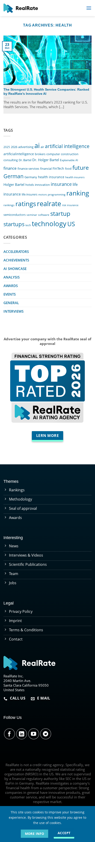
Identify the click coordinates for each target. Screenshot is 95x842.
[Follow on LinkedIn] (21, 733)
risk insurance (70, 205)
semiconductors (14, 215)
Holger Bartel (13, 184)
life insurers (29, 194)
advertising (25, 147)
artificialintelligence (18, 154)
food (68, 168)
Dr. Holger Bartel (45, 159)
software (43, 214)
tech (28, 225)
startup (60, 213)
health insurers (75, 177)
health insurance (51, 177)
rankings (9, 205)
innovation (42, 185)
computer (53, 154)
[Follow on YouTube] (33, 733)
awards (10, 285)
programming (56, 194)
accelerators (16, 251)
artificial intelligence (67, 146)
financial (46, 169)
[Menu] (89, 8)
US (71, 224)
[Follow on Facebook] (9, 733)
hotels (29, 185)
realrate (49, 203)
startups (13, 224)
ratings (25, 203)
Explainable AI (69, 160)
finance (10, 168)
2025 (6, 147)
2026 (14, 147)
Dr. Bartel (25, 160)
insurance (61, 184)
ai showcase (15, 268)
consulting (10, 160)
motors (42, 194)
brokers (40, 154)
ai (37, 145)
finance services (28, 169)
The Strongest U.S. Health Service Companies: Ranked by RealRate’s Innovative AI (46, 91)
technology (49, 223)
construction (69, 154)
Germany (30, 177)
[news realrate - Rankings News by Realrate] (20, 8)
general (11, 302)
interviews (13, 311)
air (42, 147)
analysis (11, 277)
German (13, 176)
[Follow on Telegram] (45, 733)
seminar (32, 214)
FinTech (58, 168)
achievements (16, 260)
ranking (77, 193)
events (9, 294)
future (80, 167)
